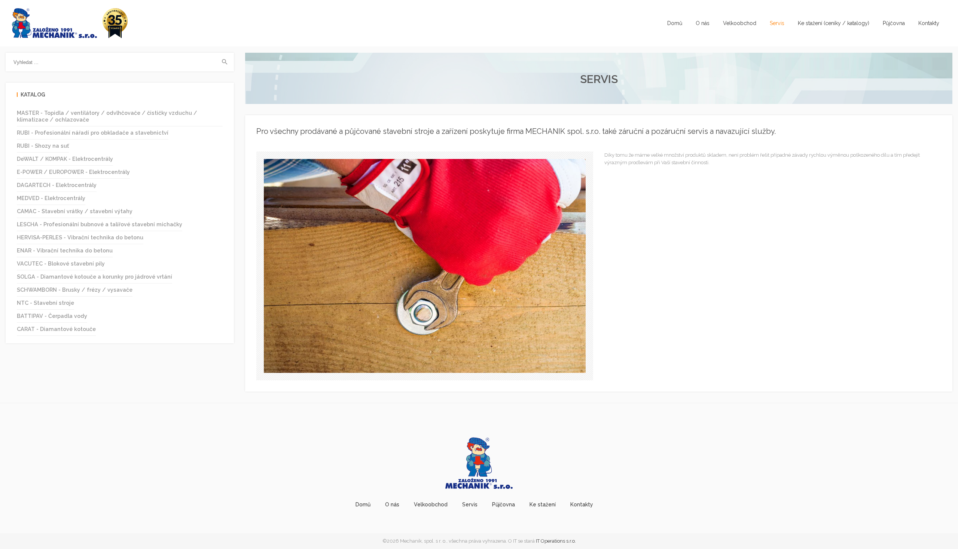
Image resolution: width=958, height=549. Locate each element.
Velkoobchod (739, 23)
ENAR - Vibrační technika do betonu (65, 250)
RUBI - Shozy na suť (43, 145)
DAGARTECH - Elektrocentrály (57, 185)
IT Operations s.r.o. (556, 541)
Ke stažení (543, 504)
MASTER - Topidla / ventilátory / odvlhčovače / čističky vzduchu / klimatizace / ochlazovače (107, 116)
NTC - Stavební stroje (45, 303)
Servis (777, 23)
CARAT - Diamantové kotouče (56, 329)
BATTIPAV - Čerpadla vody (52, 316)
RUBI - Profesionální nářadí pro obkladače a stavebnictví (92, 132)
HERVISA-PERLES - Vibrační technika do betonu (80, 237)
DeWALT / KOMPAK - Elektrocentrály (65, 159)
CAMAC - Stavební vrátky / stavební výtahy (74, 211)
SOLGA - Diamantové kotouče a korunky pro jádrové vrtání (94, 276)
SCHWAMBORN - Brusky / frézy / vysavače (74, 289)
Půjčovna (894, 23)
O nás (703, 23)
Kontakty (928, 23)
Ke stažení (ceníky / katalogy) (833, 23)
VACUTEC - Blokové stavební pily (61, 263)
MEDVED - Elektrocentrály (51, 198)
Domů (674, 23)
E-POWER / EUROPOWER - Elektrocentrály (73, 172)
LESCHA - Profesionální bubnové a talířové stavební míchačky (99, 224)
